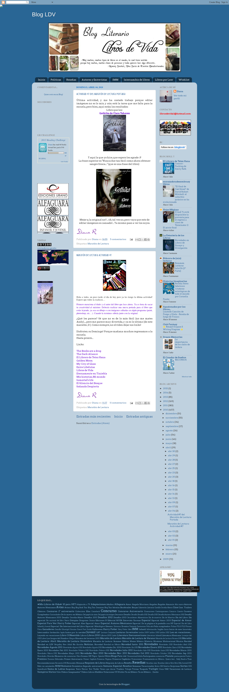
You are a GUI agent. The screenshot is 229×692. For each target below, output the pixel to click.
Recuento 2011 (61, 663)
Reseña (128, 663)
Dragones (83, 620)
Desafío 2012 (143, 615)
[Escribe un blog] (139, 239)
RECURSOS (181, 360)
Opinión (101, 656)
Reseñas (71, 79)
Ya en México (131, 672)
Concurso (109, 611)
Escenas (137, 620)
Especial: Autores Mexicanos (116, 623)
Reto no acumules (46, 666)
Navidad (188, 641)
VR (116, 672)
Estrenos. (117, 626)
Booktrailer (125, 607)
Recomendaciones (46, 663)
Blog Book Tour (81, 608)
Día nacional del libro (55, 621)
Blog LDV (44, 14)
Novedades (151, 644)
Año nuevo (179, 604)
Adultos (110, 604)
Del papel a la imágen (106, 615)
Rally (178, 659)
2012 (165, 401)
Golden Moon (84, 360)
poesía (182, 656)
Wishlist (184, 79)
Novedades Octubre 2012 (160, 653)
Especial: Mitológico (95, 626)
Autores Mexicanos (46, 607)
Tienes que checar (108, 669)
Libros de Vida (84, 370)
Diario (66, 621)
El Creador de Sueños (174, 357)
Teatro (78, 669)
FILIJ (183, 626)
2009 (166, 559)
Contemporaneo (161, 611)
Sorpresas (175, 666)
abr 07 (171, 506)
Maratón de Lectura (98, 243)
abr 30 (171, 451)
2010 (166, 409)
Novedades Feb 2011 (58, 650)
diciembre (171, 413)
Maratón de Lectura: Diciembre (74, 641)
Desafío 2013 (153, 615)
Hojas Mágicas (171, 209)
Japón (62, 633)
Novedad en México (112, 645)
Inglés (160, 629)
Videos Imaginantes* (71, 672)
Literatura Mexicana (171, 635)
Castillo (158, 608)
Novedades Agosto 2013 (92, 647)
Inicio (41, 79)
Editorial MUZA (114, 620)
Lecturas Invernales (127, 632)
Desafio (127, 614)
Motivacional (169, 641)
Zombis (156, 672)
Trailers (120, 669)
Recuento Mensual (75, 663)
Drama (92, 621)
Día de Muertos (168, 618)
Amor (128, 604)
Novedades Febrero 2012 (79, 650)
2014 (166, 392)
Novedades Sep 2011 (182, 653)
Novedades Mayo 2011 (69, 653)
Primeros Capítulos (121, 659)
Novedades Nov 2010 (91, 653)
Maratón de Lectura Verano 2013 (168, 638)
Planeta (169, 656)
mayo (169, 443)
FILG (179, 626)
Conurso (172, 611)
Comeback (95, 611)
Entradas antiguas (139, 416)
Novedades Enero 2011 (150, 647)
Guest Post (81, 629)
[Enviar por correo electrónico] (136, 239)
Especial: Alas (78, 623)
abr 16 (171, 485)
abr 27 (171, 464)
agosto (169, 430)
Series (157, 666)
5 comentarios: (118, 239)
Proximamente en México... (154, 659)
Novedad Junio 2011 (132, 644)
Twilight (153, 669)
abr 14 (171, 494)
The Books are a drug (88, 351)
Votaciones (109, 672)
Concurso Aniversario (130, 611)
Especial (146, 620)
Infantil (142, 629)
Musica (179, 641)
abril (168, 447)
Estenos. (109, 626)
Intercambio (43, 632)
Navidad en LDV (45, 644)
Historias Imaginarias (175, 281)
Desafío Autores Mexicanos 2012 (171, 615)
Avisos (67, 607)
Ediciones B (101, 620)
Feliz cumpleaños (162, 626)
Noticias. (88, 644)
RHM (58, 666)
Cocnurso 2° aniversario (60, 611)
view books (64, 161)
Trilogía (128, 669)
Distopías (74, 620)
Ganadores (48, 629)
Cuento (180, 611)
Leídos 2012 (164, 633)
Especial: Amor (93, 623)
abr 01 (171, 540)
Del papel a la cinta (90, 615)
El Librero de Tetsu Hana (90, 357)
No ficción (78, 644)
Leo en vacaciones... (181, 632)
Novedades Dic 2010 (111, 647)
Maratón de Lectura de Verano (138, 638)
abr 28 (171, 460)
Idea (129, 629)
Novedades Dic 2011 (130, 647)
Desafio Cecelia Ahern (72, 617)
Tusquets (144, 669)
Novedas (50, 656)
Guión (89, 629)
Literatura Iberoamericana (131, 635)
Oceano (84, 656)
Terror (85, 669)
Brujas (135, 607)
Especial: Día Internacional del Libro (68, 626)
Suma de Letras (56, 669)
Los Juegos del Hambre (58, 638)
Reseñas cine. (151, 663)
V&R (167, 669)
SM (161, 666)
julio (168, 434)
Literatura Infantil (154, 635)
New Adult (67, 645)
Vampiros (42, 672)
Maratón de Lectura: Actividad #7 (94, 255)
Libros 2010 (93, 635)
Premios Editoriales (56, 659)
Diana (50, 144)
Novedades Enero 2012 (172, 647)
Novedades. (42, 656)
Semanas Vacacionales (143, 666)
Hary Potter (122, 629)
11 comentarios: (118, 402)
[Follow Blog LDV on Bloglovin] (173, 148)
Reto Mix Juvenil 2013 (183, 663)
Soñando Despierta (87, 386)
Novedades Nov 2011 (115, 653)
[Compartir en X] (142, 239)
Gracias (73, 629)
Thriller (96, 669)
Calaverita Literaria (146, 608)
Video (58, 672)
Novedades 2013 (166, 645)
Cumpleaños (43, 614)
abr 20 (171, 477)
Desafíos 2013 (120, 617)
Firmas (189, 626)
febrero (170, 549)
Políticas (56, 79)
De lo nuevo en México (72, 614)
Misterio (148, 641)
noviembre (172, 417)
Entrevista (127, 620)
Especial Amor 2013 (161, 620)
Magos (72, 638)
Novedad (98, 644)
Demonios (119, 615)
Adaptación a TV (83, 604)
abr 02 (171, 535)
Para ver (122, 656)
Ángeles (161, 604)
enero (169, 554)
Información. (152, 629)
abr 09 (172, 502)
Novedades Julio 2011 (121, 650)
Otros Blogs (111, 656)
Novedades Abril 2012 (182, 645)
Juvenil (90, 632)
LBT (98, 632)
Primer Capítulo (89, 659)
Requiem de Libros (95, 663)
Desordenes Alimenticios (137, 618)
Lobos (43, 638)
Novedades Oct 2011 (138, 653)
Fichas (173, 626)
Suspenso (70, 669)
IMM (115, 79)
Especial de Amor (182, 620)
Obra (78, 656)
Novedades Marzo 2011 (180, 650)
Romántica (77, 666)
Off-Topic (92, 656)
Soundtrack (42, 669)
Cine (175, 607)
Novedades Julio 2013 (142, 650)
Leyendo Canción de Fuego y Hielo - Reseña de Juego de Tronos (176, 314)
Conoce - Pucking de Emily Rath (180, 166)
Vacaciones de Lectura (180, 669)
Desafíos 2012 (105, 617)
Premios (42, 659)
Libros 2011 (106, 635)
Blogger (125, 684)
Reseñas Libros (164, 663)
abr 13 (171, 498)
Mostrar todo (187, 377)
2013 (165, 397)
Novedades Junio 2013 (160, 650)
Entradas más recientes (93, 416)
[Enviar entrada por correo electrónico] (131, 239)
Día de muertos (154, 618)
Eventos (125, 626)
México (140, 641)
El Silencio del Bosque (89, 383)
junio (169, 439)
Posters (188, 656)
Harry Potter (110, 629)
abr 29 (171, 455)
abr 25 (171, 468)
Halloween (97, 629)
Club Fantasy (170, 324)
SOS (190, 666)
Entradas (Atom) (100, 423)
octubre (170, 422)
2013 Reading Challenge (53, 140)
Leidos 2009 (144, 633)
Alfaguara (119, 604)
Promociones (136, 659)
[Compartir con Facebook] (145, 239)
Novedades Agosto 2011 (49, 647)
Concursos (149, 611)
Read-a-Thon (186, 659)
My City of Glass (86, 364)
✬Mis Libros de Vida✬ (49, 604)
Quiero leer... (170, 659)
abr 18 (171, 481)
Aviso (60, 607)
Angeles (153, 604)
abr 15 (171, 489)
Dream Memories (172, 337)
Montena (157, 641)
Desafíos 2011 (90, 617)
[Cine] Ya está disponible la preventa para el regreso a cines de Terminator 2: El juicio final (176, 220)
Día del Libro (181, 617)
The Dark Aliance (87, 354)
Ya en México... (145, 672)
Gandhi (58, 629)
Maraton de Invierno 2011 (87, 638)
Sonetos (166, 666)
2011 (165, 405)
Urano (161, 669)
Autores (188, 604)
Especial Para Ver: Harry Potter (54, 623)
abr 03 (171, 531)
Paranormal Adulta (135, 656)
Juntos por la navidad (75, 632)
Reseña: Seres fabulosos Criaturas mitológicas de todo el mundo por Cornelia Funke (176, 291)
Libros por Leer (164, 79)
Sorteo (184, 666)
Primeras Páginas (104, 659)
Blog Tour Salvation (112, 608)
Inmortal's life (84, 380)
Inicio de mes (175, 629)
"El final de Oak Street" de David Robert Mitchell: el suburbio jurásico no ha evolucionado (176, 194)
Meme (133, 641)
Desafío (134, 615)
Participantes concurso (154, 656)
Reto (172, 663)
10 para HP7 (69, 604)
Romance (66, 666)
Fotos (39, 629)
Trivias (135, 669)
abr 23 (171, 472)
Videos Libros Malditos (92, 672)
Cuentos (188, 611)
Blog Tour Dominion (96, 608)
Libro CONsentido (70, 635)
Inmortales (187, 629)
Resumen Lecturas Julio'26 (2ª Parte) (180, 267)
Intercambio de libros (137, 79)
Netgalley (58, 645)
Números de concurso (65, 656)
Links (114, 635)
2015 (165, 388)
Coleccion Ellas (82, 611)
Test (90, 669)
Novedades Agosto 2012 (72, 647)
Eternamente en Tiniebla (91, 373)
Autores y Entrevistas (94, 79)
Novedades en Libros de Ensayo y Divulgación (182, 244)
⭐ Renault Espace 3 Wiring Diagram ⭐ (173, 328)
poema (177, 656)
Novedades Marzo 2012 (47, 653)
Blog (73, 608)
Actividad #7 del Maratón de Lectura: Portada (100, 94)
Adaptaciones (98, 604)
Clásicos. (41, 611)
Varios (52, 672)
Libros (83, 635)
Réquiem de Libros (115, 663)
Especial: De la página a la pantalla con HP (153, 623)
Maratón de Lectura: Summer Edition (111, 641)
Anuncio (170, 604)
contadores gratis (46, 248)
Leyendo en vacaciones (48, 635)
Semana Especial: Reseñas (117, 666)
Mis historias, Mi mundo (90, 376)
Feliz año (149, 626)
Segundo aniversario (93, 666)
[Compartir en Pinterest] (148, 239)
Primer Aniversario (73, 659)
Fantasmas (141, 626)
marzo (169, 545)
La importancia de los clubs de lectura (182, 343)
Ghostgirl (65, 629)
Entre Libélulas (85, 367)
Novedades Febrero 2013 (99, 650)
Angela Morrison (140, 604)
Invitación (55, 632)
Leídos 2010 (154, 633)
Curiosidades (55, 615)
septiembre (172, 426)
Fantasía (132, 626)
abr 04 (172, 510)
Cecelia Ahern (166, 608)
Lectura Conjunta (108, 633)
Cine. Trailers (185, 607)
